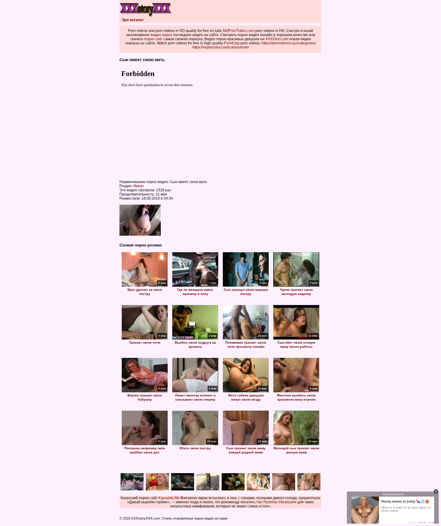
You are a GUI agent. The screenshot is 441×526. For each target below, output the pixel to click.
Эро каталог (133, 20)
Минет (138, 186)
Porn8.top (232, 43)
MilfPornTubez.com (238, 31)
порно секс (153, 39)
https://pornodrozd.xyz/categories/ (288, 43)
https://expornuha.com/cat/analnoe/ (220, 47)
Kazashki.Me (169, 498)
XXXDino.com (276, 39)
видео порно (161, 35)
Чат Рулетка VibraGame (276, 502)
